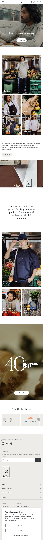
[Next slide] (38, 419)
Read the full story (22, 393)
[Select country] (34, 2)
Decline (20, 530)
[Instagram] (3, 443)
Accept (20, 525)
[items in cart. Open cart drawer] (40, 2)
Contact (4, 497)
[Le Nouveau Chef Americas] (21, 2)
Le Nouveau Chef (7, 488)
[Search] (31, 2)
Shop (3, 484)
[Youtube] (7, 443)
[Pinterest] (11, 443)
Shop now (21, 40)
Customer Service (7, 493)
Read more (6, 154)
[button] (2, 2)
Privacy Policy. (13, 520)
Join (38, 460)
